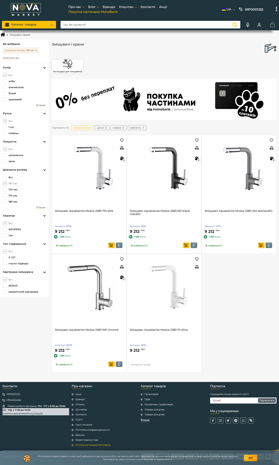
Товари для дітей (155, 414)
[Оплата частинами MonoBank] (164, 99)
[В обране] (122, 140)
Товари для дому (155, 409)
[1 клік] (119, 245)
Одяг (148, 399)
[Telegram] (236, 420)
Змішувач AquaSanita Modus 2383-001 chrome (86, 329)
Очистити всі (11, 58)
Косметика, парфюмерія (159, 404)
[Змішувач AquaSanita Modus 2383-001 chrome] (89, 287)
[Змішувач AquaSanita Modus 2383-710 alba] (89, 168)
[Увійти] (259, 24)
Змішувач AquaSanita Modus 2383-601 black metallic (160, 212)
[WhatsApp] (243, 420)
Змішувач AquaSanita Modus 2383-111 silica (159, 329)
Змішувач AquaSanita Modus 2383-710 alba (84, 211)
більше (40, 105)
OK (250, 458)
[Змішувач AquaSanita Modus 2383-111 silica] (164, 287)
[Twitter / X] (228, 420)
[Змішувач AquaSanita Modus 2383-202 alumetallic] (239, 168)
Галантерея (151, 394)
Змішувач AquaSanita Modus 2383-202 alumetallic (239, 211)
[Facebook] (213, 420)
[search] (235, 25)
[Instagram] (220, 420)
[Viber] (251, 420)
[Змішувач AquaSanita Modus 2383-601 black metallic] (164, 168)
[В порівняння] (122, 148)
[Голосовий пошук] (247, 24)
